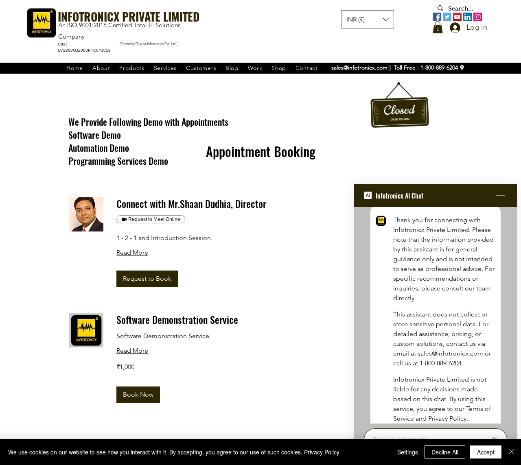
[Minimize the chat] (500, 195)
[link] (284, 203)
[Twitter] (447, 17)
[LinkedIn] (467, 17)
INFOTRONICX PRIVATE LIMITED (128, 16)
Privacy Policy (321, 452)
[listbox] (367, 19)
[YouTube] (457, 17)
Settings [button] (407, 452)
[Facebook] (437, 17)
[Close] (511, 451)
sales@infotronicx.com (359, 67)
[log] (435, 315)
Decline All (444, 452)
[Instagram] (477, 17)
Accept (486, 452)
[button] (438, 27)
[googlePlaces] (462, 68)
